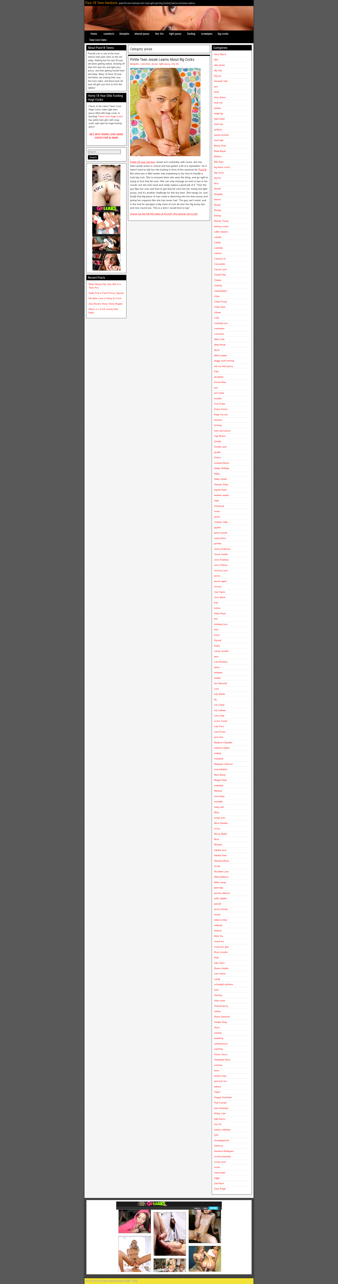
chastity (218, 285)
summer (218, 1065)
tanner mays (220, 1076)
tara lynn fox (220, 1081)
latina (217, 667)
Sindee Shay (220, 1022)
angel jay (218, 113)
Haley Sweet (220, 479)
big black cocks (222, 167)
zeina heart (219, 1172)
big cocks (223, 33)
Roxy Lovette (221, 952)
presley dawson (222, 893)
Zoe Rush (219, 1183)
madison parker (222, 748)
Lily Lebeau (220, 710)
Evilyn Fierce (220, 409)
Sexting (218, 995)
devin (217, 350)
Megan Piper (220, 780)
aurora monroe (221, 135)
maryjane (218, 758)
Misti (216, 839)
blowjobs (124, 33)
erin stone (219, 393)
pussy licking (220, 909)
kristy (217, 635)
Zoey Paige (220, 1188)
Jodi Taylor (219, 592)
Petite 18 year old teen (142, 162)
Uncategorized (221, 1140)
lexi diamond (220, 683)
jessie (155, 64)
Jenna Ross (220, 538)
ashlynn (218, 129)
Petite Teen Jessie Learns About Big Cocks (162, 59)
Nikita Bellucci (221, 877)
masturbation (220, 769)
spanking (218, 1038)
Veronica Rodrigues (224, 1151)
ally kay (218, 70)
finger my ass (221, 414)
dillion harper (220, 355)
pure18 (217, 904)
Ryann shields (221, 968)
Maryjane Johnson (223, 764)
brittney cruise (221, 226)
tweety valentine (222, 1129)
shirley (217, 1011)
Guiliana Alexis (221, 463)
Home (93, 33)
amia (216, 92)
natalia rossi (220, 850)
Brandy (217, 210)
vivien (217, 1167)
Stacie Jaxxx (220, 1054)
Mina (216, 812)
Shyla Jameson (222, 1016)
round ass (219, 941)
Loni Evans (220, 731)
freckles (218, 420)
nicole (217, 866)
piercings (218, 887)
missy (217, 828)
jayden (217, 527)
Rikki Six (218, 936)
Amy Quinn (220, 97)
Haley (217, 473)
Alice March (220, 54)
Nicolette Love (221, 871)
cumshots (109, 33)
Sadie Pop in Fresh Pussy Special (106, 293)
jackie (217, 516)
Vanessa (218, 1145)
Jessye (217, 586)
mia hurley (219, 796)
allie (216, 59)
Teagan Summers (223, 1097)
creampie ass (221, 323)
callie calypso (221, 231)
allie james (219, 65)
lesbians (218, 672)
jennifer (217, 543)
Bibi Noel (218, 162)
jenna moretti (220, 532)
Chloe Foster (220, 301)
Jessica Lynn (221, 570)
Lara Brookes (221, 662)
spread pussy (221, 1043)
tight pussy (175, 33)
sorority (218, 1033)
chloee (217, 312)
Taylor (217, 1092)
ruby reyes (219, 963)
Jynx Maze (219, 597)
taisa (216, 1070)
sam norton (220, 973)
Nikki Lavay (220, 882)
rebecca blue (220, 920)
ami (216, 86)
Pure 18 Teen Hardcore (101, 3)
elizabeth (218, 377)
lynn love (218, 737)
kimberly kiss (221, 624)
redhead (218, 925)
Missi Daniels (221, 823)
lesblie (217, 678)
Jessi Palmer (220, 565)
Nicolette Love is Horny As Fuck (105, 298)
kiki (216, 618)
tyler (216, 1135)
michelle (218, 801)
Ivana (217, 511)
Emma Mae (220, 382)
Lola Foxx (219, 726)
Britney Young (221, 221)
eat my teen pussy (223, 366)
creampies (206, 33)
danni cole (219, 339)
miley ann (219, 807)
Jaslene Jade (221, 522)
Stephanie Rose (222, 1059)
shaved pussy (141, 33)
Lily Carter (219, 705)
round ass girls (221, 947)
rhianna (217, 930)
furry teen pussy (222, 430)
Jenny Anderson (222, 549)
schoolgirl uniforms (223, 984)
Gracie (217, 457)
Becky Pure (220, 145)
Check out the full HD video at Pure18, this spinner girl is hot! (164, 213)
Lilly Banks (219, 694)
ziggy (217, 1178)
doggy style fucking (224, 360)
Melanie (218, 791)
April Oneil (219, 119)
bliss (216, 183)
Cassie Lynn (220, 269)
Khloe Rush (220, 613)
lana (216, 656)
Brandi (217, 205)
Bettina (217, 156)
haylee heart (220, 489)
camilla (217, 237)
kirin (216, 629)
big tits (217, 178)
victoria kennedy (222, 1156)
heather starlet (221, 495)
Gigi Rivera (219, 436)
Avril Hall (218, 140)
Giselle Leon (220, 446)
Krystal (217, 640)
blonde (217, 188)
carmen (218, 253)
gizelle (217, 452)
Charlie (217, 280)
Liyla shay (219, 715)
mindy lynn (219, 818)
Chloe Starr (220, 307)
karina (217, 608)
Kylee (217, 645)
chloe (217, 296)
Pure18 (202, 169)
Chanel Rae (220, 274)
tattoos (217, 1086)
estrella (217, 398)
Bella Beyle (220, 151)
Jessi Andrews (221, 559)
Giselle (217, 441)
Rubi (216, 957)
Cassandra (219, 264)
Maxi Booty (220, 775)
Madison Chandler (223, 742)
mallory (217, 753)
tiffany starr (220, 1113)
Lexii (216, 688)
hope (216, 500)
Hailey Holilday (221, 468)
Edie (216, 371)
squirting (218, 1049)
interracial (219, 506)
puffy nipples (220, 898)
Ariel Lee (218, 124)
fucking (191, 33)
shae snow (219, 1000)
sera (216, 990)
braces (217, 199)
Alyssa (217, 76)
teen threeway (221, 1108)
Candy (217, 242)
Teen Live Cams (98, 40)
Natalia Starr (220, 855)
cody (216, 317)
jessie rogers (220, 581)
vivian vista (220, 1162)
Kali (216, 602)
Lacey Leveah (221, 651)
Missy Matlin (220, 834)
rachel (217, 914)
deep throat (220, 344)
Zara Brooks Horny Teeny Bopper (106, 303)
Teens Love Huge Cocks (110, 116)
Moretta (218, 844)
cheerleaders (220, 291)
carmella (218, 248)
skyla (217, 1027)
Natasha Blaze (221, 861)
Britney (217, 215)
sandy (217, 979)
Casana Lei (220, 258)
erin (216, 387)
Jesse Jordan (221, 554)
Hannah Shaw (221, 484)
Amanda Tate (221, 81)
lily (215, 699)
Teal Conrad (220, 1102)
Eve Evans (219, 403)
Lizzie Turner (220, 721)
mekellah (218, 785)
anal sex (218, 102)
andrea (217, 108)
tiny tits (159, 33)
